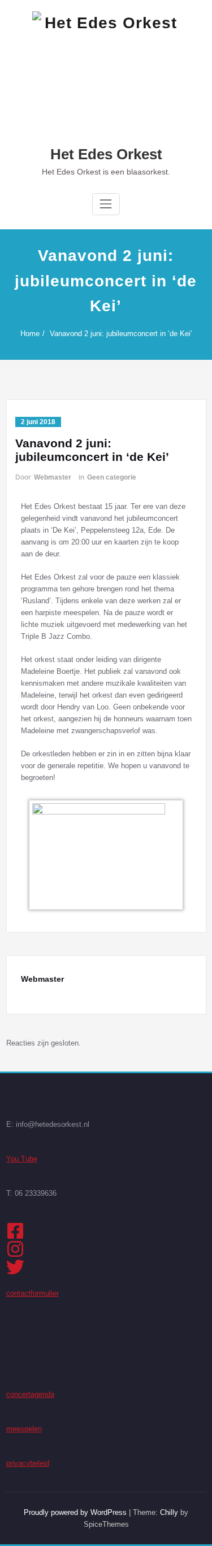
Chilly (169, 1512)
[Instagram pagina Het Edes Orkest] (106, 1249)
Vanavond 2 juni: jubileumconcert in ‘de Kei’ (121, 333)
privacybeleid (27, 1463)
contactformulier (32, 1293)
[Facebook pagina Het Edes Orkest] (106, 1231)
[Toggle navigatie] (105, 204)
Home (30, 333)
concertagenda (30, 1394)
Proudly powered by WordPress (75, 1512)
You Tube (21, 1159)
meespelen (24, 1429)
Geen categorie (111, 477)
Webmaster (52, 477)
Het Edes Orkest (106, 154)
